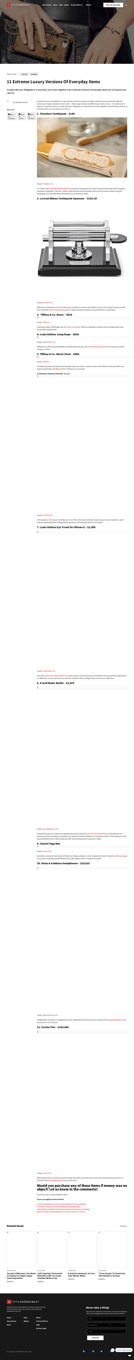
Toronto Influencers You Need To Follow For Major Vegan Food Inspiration (21, 1276)
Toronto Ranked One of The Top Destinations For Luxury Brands (61, 1204)
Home (9, 1318)
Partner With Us (77, 5)
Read (55, 5)
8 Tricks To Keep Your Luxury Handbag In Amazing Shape (58, 1206)
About (66, 5)
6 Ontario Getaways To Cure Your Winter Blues (81, 1274)
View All (123, 1226)
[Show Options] (117, 1325)
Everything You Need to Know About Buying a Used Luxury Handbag (63, 1209)
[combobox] (99, 1325)
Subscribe (95, 1338)
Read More (10, 1281)
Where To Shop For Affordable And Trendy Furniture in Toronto (61, 1212)
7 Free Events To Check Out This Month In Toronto (111, 1274)
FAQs (38, 1325)
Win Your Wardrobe (113, 5)
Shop (61, 5)
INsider (88, 5)
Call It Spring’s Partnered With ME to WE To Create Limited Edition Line (49, 1276)
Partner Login (41, 1328)
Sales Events (47, 5)
